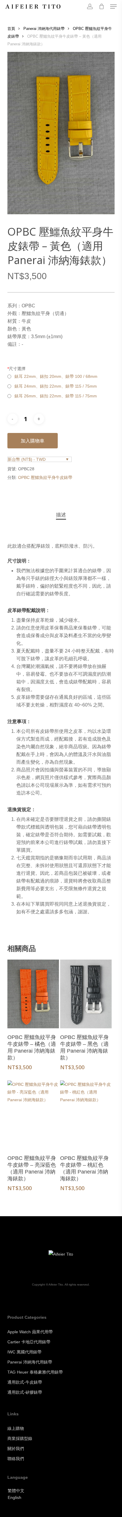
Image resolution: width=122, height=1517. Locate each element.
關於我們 (15, 1448)
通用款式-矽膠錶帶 (24, 1392)
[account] (90, 6)
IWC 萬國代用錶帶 (24, 1352)
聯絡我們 (15, 1458)
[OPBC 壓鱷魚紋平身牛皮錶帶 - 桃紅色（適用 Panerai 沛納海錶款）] (86, 1114)
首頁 (11, 28)
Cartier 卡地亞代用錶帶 (28, 1341)
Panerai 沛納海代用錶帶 (44, 28)
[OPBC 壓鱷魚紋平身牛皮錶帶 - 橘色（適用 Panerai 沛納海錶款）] (33, 994)
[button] (113, 6)
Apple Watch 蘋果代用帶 (30, 1331)
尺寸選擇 (16, 368)
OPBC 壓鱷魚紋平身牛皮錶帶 (45, 477)
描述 (61, 515)
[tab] (61, 515)
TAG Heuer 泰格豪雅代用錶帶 (35, 1372)
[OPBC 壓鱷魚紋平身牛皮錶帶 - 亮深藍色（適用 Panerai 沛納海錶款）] (33, 1114)
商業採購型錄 (19, 1438)
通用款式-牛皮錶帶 (24, 1382)
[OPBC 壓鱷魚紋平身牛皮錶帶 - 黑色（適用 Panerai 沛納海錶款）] (86, 994)
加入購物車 (32, 440)
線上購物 (15, 1428)
